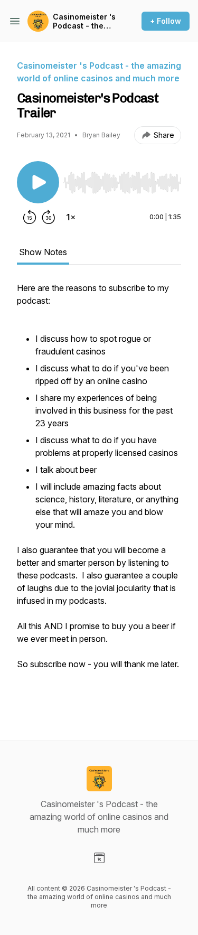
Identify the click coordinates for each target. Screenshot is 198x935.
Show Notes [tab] (43, 252)
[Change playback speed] (70, 217)
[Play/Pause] (38, 182)
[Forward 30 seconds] (48, 217)
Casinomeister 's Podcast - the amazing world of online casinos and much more (85, 21)
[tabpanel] (99, 494)
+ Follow (165, 20)
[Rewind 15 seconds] (29, 217)
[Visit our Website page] (99, 858)
